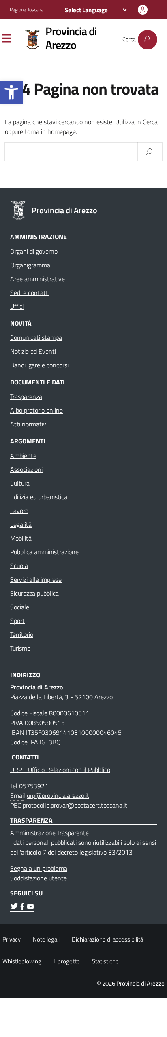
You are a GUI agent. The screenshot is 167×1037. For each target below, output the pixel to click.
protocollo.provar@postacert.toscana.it (75, 805)
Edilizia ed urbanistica (38, 497)
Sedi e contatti (29, 292)
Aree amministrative (37, 279)
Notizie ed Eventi (33, 351)
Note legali (46, 939)
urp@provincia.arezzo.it (58, 795)
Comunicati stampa (36, 337)
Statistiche (105, 961)
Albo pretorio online (36, 410)
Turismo (20, 648)
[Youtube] (30, 907)
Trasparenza (26, 396)
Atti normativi (28, 424)
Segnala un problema (38, 868)
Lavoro (19, 510)
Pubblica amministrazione (44, 552)
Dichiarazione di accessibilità (107, 939)
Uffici (17, 306)
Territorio (21, 634)
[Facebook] (22, 907)
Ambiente (23, 455)
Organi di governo (34, 251)
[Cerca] (147, 39)
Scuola (19, 565)
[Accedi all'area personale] (142, 9)
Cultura (20, 483)
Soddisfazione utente (38, 878)
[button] (11, 92)
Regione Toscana (26, 9)
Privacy (11, 939)
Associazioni (26, 469)
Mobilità (21, 538)
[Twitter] (14, 907)
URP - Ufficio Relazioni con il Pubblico (60, 769)
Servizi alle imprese (36, 579)
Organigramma (30, 265)
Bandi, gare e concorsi (39, 365)
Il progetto (67, 961)
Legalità (21, 524)
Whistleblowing (21, 961)
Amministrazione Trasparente (49, 833)
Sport (17, 621)
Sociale (19, 607)
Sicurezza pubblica (34, 593)
